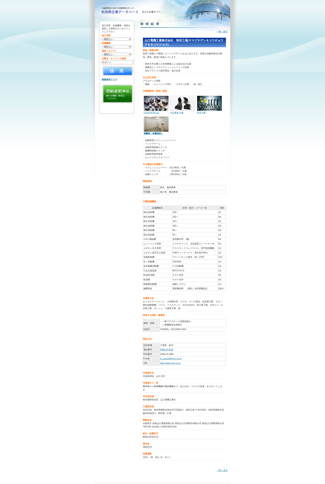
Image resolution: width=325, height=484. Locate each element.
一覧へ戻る (222, 31)
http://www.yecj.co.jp (170, 363)
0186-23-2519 (166, 349)
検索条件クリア (109, 79)
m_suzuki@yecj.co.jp (170, 358)
